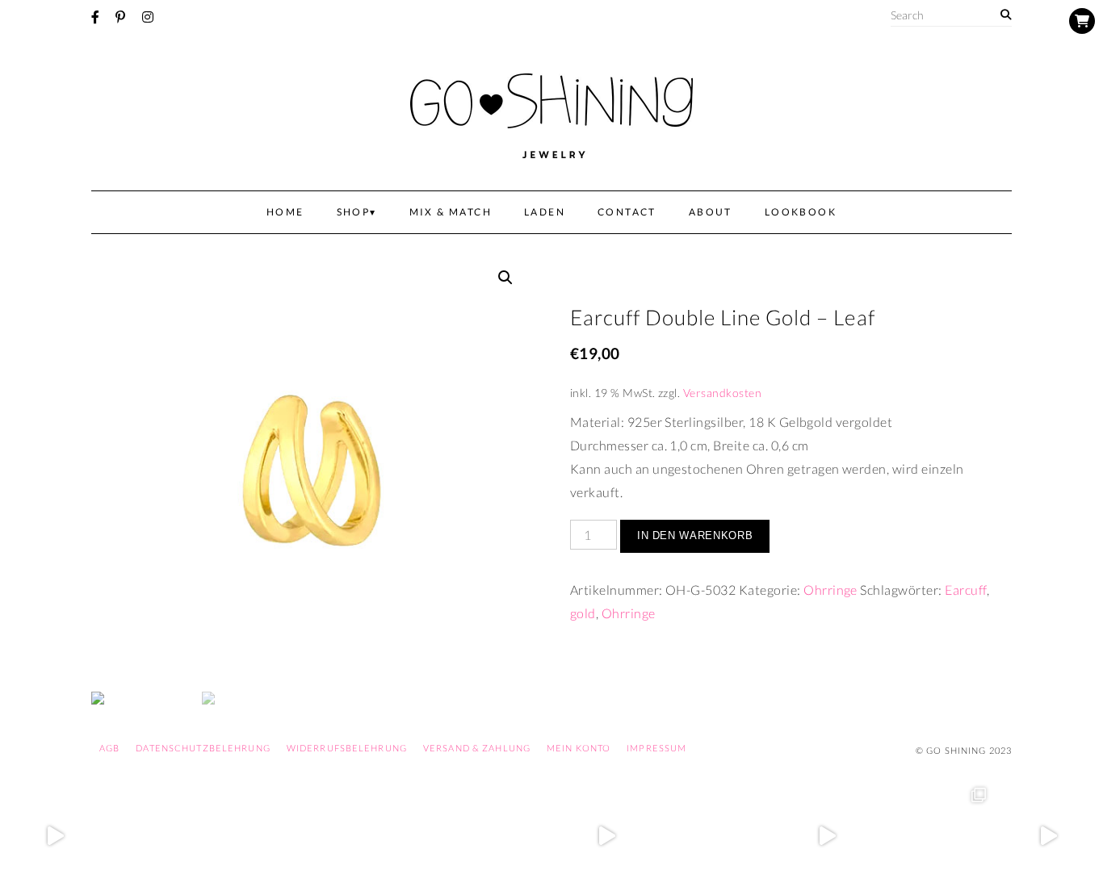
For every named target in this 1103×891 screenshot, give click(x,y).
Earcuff (965, 589)
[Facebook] (95, 17)
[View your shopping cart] (1082, 21)
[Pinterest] (120, 17)
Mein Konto (578, 747)
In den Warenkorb (695, 535)
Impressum (656, 747)
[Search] (1006, 15)
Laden (544, 212)
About (710, 212)
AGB (109, 747)
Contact (627, 212)
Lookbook (801, 212)
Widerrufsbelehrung (347, 747)
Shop (354, 212)
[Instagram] (147, 17)
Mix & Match (450, 212)
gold (583, 613)
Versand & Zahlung (477, 747)
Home (285, 212)
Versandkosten (722, 392)
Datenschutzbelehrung (203, 747)
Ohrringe (830, 589)
